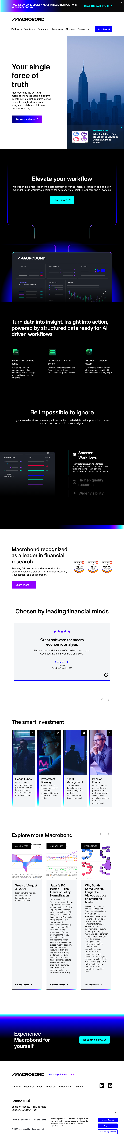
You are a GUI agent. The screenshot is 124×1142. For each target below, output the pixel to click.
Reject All (107, 1126)
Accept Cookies (108, 1120)
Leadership (65, 1086)
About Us (51, 1086)
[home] (28, 19)
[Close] (115, 1112)
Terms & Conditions (21, 1120)
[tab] (90, 462)
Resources (57, 29)
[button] (16, 29)
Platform (16, 1086)
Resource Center (33, 1086)
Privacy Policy (40, 1120)
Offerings (70, 29)
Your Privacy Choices (108, 1132)
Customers (43, 29)
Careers (78, 1086)
